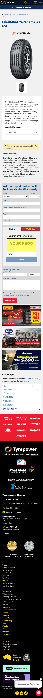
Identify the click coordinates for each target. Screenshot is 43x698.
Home (5, 15)
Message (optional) (9, 278)
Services (5, 589)
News (4, 629)
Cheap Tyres (6, 649)
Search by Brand (8, 573)
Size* (5, 194)
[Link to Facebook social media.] (17, 693)
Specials (5, 612)
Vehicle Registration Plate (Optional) (11, 271)
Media (5, 626)
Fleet (4, 623)
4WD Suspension (8, 602)
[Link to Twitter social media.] (26, 693)
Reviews (6, 634)
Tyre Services (6, 591)
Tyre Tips (5, 578)
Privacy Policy (7, 295)
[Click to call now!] (26, 2)
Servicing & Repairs (9, 597)
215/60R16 (36, 386)
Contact (5, 615)
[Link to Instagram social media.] (21, 693)
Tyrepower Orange (23, 7)
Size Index (6, 641)
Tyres (4, 565)
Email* (5, 214)
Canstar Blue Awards (9, 644)
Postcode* (6, 221)
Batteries (5, 604)
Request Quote (10, 300)
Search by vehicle (32, 379)
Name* (5, 201)
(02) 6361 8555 (13, 508)
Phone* (14, 207)
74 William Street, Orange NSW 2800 (22, 504)
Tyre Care (5, 575)
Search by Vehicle (8, 568)
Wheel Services (7, 594)
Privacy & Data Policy (14, 686)
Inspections (6, 607)
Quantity (32, 194)
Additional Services (9, 610)
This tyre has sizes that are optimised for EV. (21, 147)
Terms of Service (21, 295)
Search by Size (7, 570)
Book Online (7, 618)
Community (7, 620)
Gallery (5, 631)
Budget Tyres (6, 647)
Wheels (5, 581)
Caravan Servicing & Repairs (12, 599)
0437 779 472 (10, 528)
